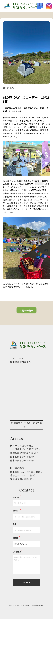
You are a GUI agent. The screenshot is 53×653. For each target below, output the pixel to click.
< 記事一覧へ (26, 310)
